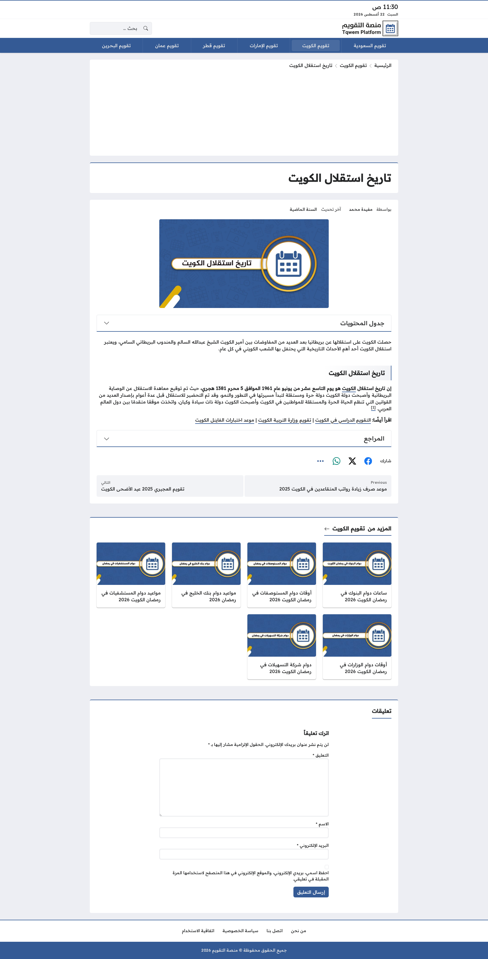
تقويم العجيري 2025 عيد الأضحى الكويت (142, 489)
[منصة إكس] (352, 461)
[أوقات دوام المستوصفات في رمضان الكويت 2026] (281, 575)
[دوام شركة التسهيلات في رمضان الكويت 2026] (281, 646)
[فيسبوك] (368, 461)
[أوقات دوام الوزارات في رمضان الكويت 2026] (357, 646)
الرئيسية (382, 65)
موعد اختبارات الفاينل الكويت (224, 420)
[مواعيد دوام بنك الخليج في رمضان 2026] (206, 575)
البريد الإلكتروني (313, 845)
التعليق (321, 755)
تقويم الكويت (353, 65)
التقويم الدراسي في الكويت (343, 420)
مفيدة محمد (360, 209)
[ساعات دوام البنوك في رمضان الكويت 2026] (357, 575)
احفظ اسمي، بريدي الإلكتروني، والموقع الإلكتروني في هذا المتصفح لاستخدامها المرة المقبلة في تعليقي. (251, 876)
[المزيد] (320, 461)
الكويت (349, 388)
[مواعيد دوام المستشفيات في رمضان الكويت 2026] (131, 575)
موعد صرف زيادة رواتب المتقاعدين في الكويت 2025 (333, 489)
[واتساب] (336, 461)
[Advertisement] (244, 111)
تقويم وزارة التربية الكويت (284, 420)
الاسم (322, 823)
